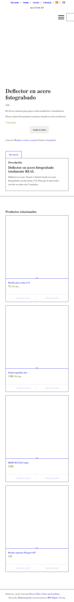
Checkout (47, 2)
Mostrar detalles (52, 298)
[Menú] (59, 17)
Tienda (26, 2)
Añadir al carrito (39, 129)
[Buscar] (51, 17)
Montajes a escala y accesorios (26, 140)
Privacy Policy (35, 593)
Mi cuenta (15, 2)
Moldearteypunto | (25, 597)
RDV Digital (52, 597)
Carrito (36, 2)
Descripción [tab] (13, 154)
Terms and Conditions (51, 593)
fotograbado (51, 140)
